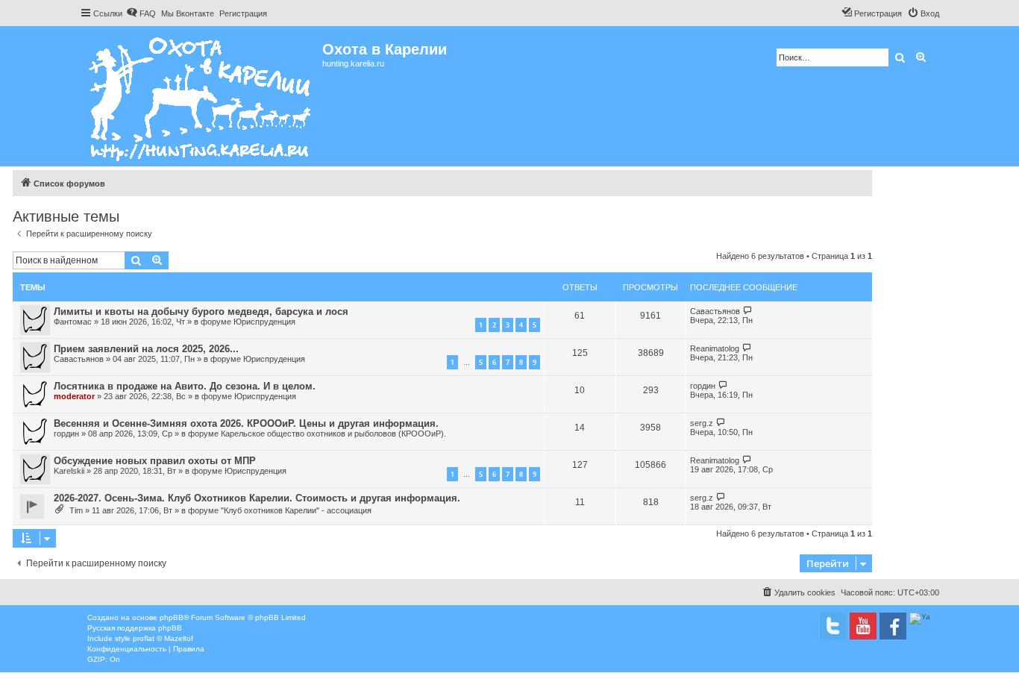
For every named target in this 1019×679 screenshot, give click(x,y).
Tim (76, 510)
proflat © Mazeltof (163, 638)
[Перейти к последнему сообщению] (747, 311)
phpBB (172, 617)
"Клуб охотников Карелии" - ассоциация (296, 510)
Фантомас (73, 321)
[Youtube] (863, 626)
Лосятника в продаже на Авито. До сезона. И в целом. (185, 386)
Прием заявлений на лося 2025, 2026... (146, 348)
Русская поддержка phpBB (134, 628)
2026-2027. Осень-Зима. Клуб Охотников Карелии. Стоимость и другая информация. (257, 498)
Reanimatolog (714, 348)
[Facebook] (893, 626)
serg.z (701, 423)
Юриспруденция (264, 321)
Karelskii (69, 470)
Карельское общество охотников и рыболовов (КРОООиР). (333, 433)
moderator (74, 396)
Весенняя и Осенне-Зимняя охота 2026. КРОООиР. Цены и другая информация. (246, 423)
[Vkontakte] (833, 626)
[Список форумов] (201, 96)
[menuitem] (141, 13)
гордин (702, 385)
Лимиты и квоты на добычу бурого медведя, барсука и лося (201, 311)
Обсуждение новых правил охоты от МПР (155, 460)
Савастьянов (715, 311)
